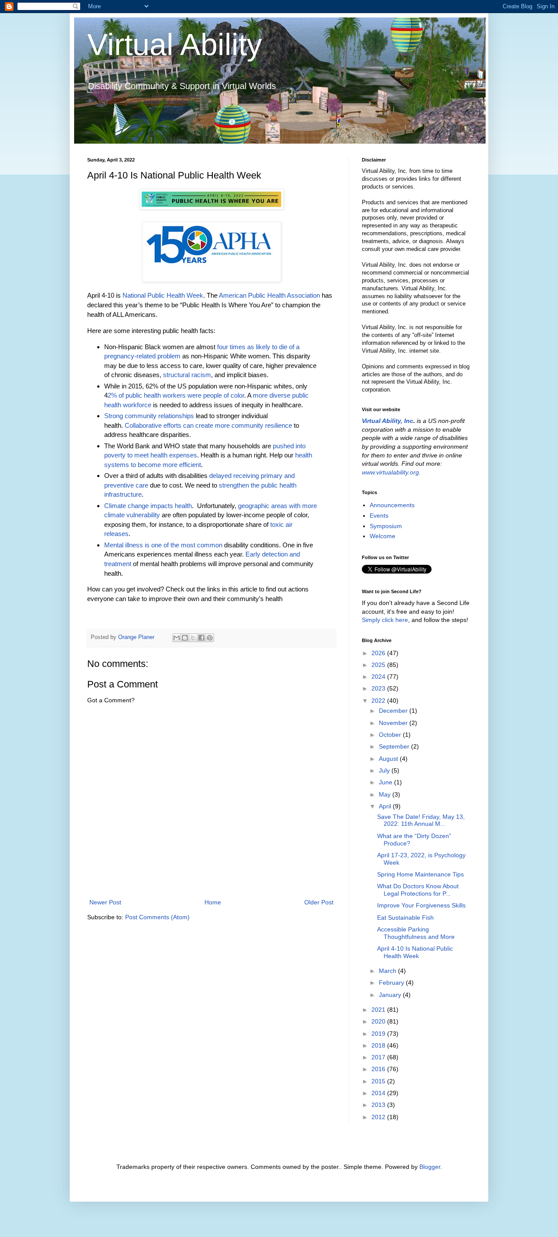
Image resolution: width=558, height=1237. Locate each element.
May (385, 794)
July (385, 770)
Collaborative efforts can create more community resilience (208, 425)
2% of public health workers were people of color (176, 395)
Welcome (382, 536)
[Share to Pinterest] (209, 637)
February (392, 982)
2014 (379, 1092)
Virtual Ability (174, 44)
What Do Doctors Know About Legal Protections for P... (418, 890)
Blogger (429, 1166)
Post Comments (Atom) (157, 917)
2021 (379, 1009)
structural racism (187, 374)
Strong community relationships (149, 415)
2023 (379, 688)
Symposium (386, 525)
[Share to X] (193, 637)
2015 (379, 1081)
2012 (379, 1116)
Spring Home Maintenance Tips (420, 874)
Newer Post (105, 902)
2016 (379, 1068)
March (388, 970)
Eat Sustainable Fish (405, 917)
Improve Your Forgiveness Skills (421, 905)
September (395, 746)
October (391, 734)
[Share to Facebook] (201, 637)
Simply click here (385, 619)
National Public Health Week (162, 295)
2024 (379, 676)
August (389, 758)
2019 (379, 1033)
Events (379, 515)
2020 (379, 1021)
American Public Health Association (269, 295)
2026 (379, 652)
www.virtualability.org (390, 472)
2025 (379, 664)
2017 (379, 1057)
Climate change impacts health (148, 505)
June (386, 782)
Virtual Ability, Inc (387, 420)
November (394, 722)
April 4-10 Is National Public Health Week (415, 952)
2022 (379, 700)
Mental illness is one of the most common (163, 545)
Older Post (318, 902)
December (394, 710)
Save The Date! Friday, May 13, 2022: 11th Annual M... (421, 820)
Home (212, 902)
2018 (379, 1045)
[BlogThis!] (184, 637)
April (386, 806)
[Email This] (176, 637)
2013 (379, 1104)
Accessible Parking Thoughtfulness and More (416, 933)
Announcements (392, 505)
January (391, 994)
